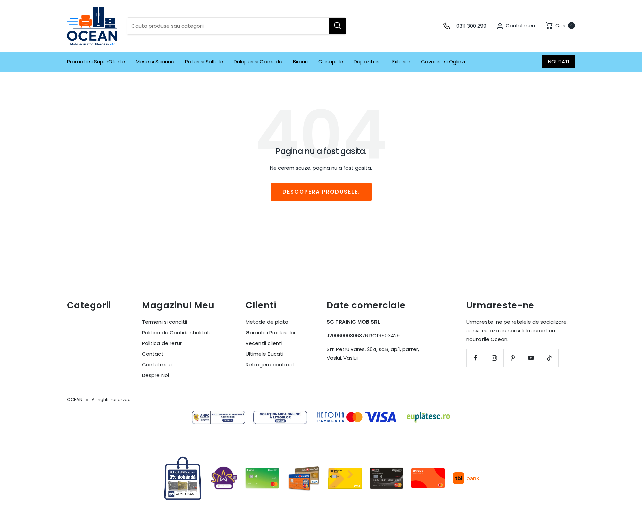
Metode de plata (267, 321)
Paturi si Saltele (204, 61)
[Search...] (337, 26)
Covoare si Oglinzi (443, 61)
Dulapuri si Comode (258, 61)
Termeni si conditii (164, 321)
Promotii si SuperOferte (96, 61)
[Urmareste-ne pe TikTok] (549, 358)
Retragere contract (270, 364)
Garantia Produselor (271, 332)
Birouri (300, 61)
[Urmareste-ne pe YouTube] (531, 358)
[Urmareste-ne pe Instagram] (494, 358)
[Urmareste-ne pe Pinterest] (512, 358)
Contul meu (157, 364)
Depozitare (368, 61)
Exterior (401, 61)
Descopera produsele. (321, 192)
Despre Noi (155, 375)
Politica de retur (162, 343)
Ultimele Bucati (264, 353)
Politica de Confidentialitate (177, 332)
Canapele (330, 61)
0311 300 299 (471, 25)
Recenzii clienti (264, 343)
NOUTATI (558, 61)
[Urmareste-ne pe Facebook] (475, 358)
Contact (153, 353)
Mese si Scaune (155, 61)
